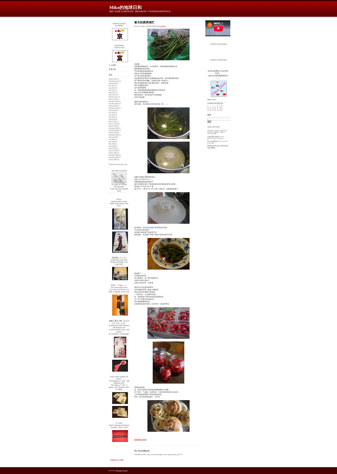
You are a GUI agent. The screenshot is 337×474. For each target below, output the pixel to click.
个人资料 (112, 65)
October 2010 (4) (114, 105)
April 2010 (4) (113, 119)
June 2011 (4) (113, 87)
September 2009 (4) (115, 134)
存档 (110, 75)
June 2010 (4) (113, 114)
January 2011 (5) (114, 99)
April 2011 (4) (113, 92)
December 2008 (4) (115, 155)
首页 (217, 146)
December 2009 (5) (115, 128)
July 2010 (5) (113, 112)
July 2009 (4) (113, 139)
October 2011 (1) (114, 79)
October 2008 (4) (114, 159)
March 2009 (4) (113, 148)
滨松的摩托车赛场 (213, 136)
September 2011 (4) (115, 81)
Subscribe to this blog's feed (118, 164)
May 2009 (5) (113, 143)
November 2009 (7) (115, 130)
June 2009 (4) (113, 141)
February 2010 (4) (114, 123)
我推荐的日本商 (140, 440)
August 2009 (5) (114, 137)
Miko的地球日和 (125, 7)
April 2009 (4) (113, 146)
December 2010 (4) (115, 101)
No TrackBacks (161, 26)
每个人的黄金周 (212, 141)
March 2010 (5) (113, 121)
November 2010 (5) (115, 103)
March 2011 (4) (113, 94)
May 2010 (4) (113, 117)
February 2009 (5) (114, 150)
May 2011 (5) (113, 90)
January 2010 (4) (114, 125)
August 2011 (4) (114, 83)
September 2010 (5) (115, 108)
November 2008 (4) (115, 157)
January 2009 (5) (114, 152)
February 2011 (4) (114, 96)
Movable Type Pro (122, 470)
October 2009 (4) (114, 132)
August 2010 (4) (114, 110)
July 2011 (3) (113, 85)
